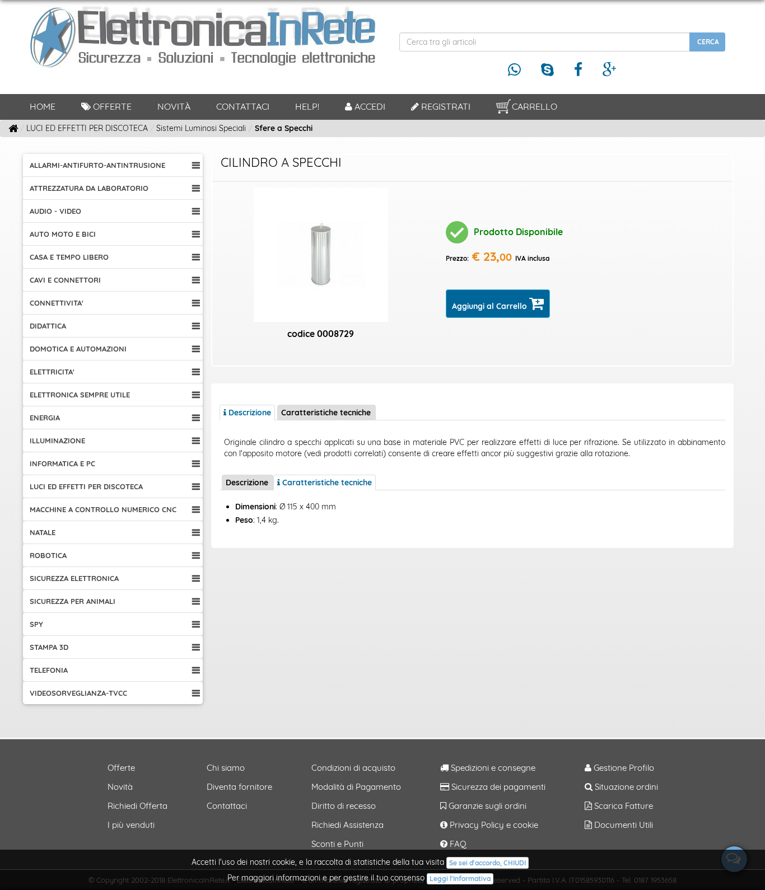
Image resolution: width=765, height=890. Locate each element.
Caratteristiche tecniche (326, 412)
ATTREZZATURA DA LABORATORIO (89, 188)
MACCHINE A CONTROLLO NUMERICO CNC (103, 509)
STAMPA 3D (49, 647)
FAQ (457, 844)
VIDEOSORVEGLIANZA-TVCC (78, 692)
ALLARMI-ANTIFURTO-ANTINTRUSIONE (97, 165)
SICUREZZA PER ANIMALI (72, 601)
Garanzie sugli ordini (486, 805)
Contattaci (242, 106)
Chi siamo (226, 767)
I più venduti (131, 824)
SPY (36, 624)
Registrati (444, 106)
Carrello (534, 106)
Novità (173, 106)
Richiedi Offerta (137, 805)
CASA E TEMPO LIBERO (69, 256)
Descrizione (247, 482)
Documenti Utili (622, 824)
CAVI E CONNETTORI (65, 279)
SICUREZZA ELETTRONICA (74, 578)
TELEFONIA (49, 670)
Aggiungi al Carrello (490, 306)
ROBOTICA (48, 555)
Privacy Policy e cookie (492, 824)
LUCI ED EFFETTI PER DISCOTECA (86, 486)
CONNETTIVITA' (56, 302)
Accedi (368, 106)
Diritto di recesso (343, 805)
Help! (307, 106)
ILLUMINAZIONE (57, 440)
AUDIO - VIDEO (55, 211)
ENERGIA (45, 417)
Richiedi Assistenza (347, 824)
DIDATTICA (48, 325)
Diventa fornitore (239, 786)
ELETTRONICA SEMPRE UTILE (80, 394)
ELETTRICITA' (52, 371)
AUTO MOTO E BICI (63, 233)
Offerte (111, 106)
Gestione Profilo (622, 767)
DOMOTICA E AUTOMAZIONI (78, 348)
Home (42, 106)
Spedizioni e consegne (492, 767)
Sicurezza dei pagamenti (497, 786)
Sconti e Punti (337, 844)
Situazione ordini (625, 786)
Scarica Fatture (622, 805)
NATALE (42, 532)
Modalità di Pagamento (356, 786)
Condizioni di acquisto (353, 767)
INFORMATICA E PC (62, 463)
